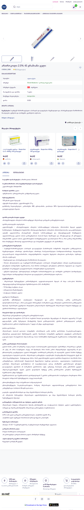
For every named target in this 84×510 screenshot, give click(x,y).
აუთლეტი (55, 1)
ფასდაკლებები (77, 1)
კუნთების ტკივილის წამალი (52, 13)
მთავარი (5, 13)
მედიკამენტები (16, 13)
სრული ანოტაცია (8, 118)
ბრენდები (69, 1)
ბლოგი (62, 1)
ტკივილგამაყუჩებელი (32, 13)
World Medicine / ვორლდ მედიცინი (39, 83)
